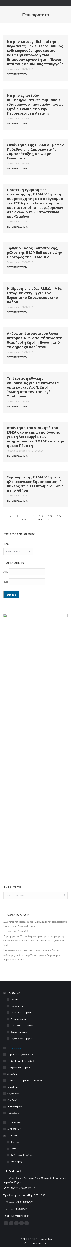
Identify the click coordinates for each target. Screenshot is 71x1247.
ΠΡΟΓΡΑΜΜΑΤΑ (15, 1122)
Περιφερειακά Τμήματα (22, 1038)
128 (24, 519)
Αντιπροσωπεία (19, 1019)
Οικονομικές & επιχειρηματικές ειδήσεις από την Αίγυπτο (31, 950)
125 (41, 516)
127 (59, 516)
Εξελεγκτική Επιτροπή (22, 1025)
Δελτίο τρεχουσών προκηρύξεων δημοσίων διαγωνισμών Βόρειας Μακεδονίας (31, 957)
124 (32, 516)
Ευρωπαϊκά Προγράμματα (20, 1054)
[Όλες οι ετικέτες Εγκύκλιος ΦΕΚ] (18, 552)
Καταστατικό (17, 1006)
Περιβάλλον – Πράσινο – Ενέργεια (24, 1080)
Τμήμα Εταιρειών (19, 1032)
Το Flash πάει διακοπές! (15, 931)
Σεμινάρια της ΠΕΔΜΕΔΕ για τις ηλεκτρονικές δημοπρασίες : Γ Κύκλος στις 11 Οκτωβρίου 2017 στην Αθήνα (35, 484)
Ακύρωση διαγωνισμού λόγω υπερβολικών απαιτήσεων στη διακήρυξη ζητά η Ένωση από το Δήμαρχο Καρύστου (35, 340)
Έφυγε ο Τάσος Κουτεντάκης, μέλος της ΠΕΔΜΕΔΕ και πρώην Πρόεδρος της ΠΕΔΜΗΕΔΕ (34, 252)
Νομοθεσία (12, 1087)
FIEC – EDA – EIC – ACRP (21, 1061)
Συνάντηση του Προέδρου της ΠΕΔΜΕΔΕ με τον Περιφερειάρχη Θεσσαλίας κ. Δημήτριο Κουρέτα (35, 924)
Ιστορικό (15, 999)
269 (40, 519)
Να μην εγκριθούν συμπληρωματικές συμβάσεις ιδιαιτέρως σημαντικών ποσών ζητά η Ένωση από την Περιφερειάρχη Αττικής (35, 104)
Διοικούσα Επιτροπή (21, 1012)
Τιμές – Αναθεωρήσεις (22, 1155)
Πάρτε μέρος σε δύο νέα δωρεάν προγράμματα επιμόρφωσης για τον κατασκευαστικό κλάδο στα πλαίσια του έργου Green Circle (34, 940)
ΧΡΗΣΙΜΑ (12, 1135)
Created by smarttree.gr (35, 1243)
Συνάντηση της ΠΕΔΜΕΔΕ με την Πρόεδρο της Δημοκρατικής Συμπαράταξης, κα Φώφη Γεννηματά (35, 151)
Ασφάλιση (11, 451)
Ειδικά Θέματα (14, 1106)
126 (50, 516)
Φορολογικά (13, 1093)
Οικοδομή (12, 1100)
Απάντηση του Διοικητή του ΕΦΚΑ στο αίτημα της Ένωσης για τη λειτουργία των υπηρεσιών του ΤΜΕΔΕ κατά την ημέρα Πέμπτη (35, 436)
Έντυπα (15, 1142)
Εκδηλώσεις (13, 1113)
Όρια (13, 1148)
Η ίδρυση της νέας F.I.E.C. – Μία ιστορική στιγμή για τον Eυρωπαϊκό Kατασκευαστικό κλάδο (34, 295)
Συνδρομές (16, 1161)
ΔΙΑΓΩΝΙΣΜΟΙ (14, 1129)
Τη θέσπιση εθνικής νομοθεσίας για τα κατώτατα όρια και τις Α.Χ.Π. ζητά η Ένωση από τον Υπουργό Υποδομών (33, 387)
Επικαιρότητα (13, 69)
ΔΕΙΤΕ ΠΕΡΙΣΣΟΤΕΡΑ (17, 74)
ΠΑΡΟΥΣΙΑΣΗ (14, 993)
